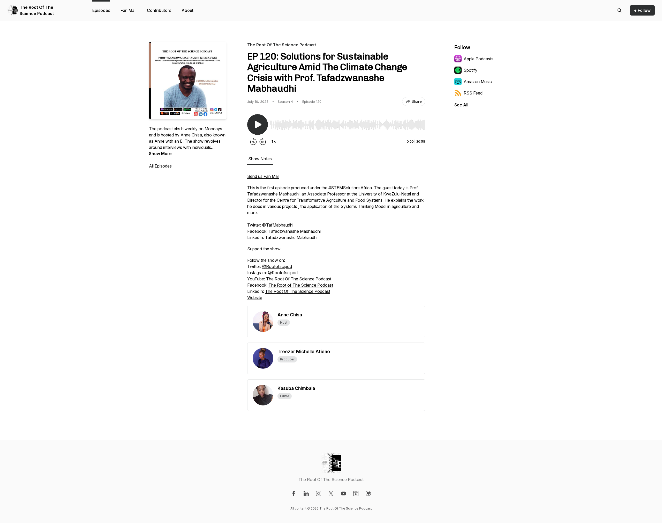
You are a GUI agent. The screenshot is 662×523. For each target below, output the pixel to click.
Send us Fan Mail (263, 176)
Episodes (101, 10)
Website (254, 297)
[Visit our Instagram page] (318, 493)
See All (461, 104)
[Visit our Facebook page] (293, 493)
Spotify (470, 70)
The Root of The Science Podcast (300, 285)
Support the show (264, 248)
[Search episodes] (620, 10)
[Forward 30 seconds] (262, 141)
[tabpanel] (336, 239)
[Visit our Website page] (355, 493)
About (187, 10)
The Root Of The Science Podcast (37, 10)
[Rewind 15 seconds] (253, 141)
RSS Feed (473, 93)
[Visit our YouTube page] (343, 493)
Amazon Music (478, 81)
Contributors (159, 10)
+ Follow (642, 10)
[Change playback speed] (273, 141)
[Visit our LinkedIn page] (306, 493)
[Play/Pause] (257, 124)
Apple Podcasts (478, 58)
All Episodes (160, 166)
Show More (160, 153)
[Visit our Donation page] (368, 493)
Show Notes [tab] (260, 158)
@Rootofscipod (277, 266)
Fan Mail (129, 10)
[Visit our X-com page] (331, 493)
